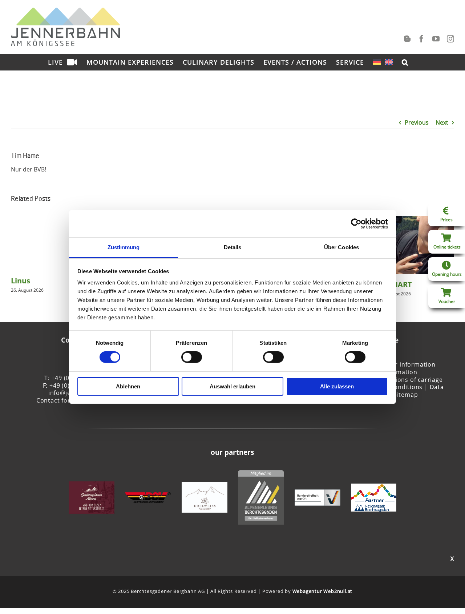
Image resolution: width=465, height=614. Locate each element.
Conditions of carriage (409, 380)
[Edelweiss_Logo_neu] (204, 486)
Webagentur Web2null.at (322, 591)
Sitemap (405, 395)
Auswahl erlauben (232, 386)
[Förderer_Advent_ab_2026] (91, 485)
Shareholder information (397, 364)
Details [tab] (233, 247)
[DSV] (148, 496)
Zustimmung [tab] (124, 247)
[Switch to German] (377, 62)
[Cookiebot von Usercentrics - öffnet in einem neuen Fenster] (356, 223)
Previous (417, 122)
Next (442, 122)
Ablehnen (128, 386)
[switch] (191, 357)
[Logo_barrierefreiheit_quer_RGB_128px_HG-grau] (317, 493)
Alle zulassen (337, 386)
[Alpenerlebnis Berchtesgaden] (261, 474)
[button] (405, 62)
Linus (20, 281)
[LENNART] (416, 220)
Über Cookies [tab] (341, 247)
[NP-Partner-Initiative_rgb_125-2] (373, 488)
